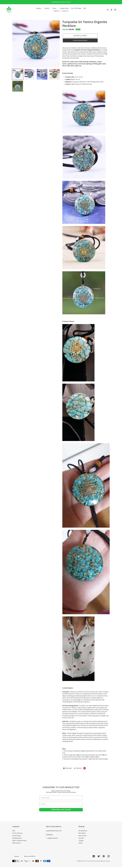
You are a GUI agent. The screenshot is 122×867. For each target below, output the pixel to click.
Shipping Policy (17, 838)
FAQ (13, 831)
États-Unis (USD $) (29, 856)
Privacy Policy (16, 835)
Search (81, 843)
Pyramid (81, 838)
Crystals (81, 840)
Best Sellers (82, 833)
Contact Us (49, 834)
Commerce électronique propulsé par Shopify (98, 861)
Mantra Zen (84, 861)
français (16, 856)
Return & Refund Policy (19, 840)
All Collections (83, 831)
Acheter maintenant (80, 40)
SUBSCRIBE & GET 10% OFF (61, 809)
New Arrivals (82, 835)
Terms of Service (17, 833)
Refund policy (16, 843)
